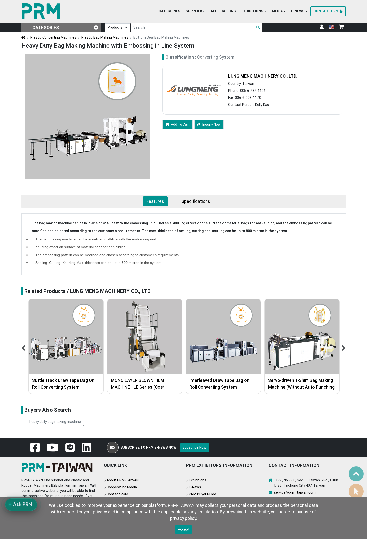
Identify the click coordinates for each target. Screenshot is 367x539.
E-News (195, 487)
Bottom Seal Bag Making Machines (161, 38)
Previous (23, 346)
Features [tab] (155, 201)
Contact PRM (117, 494)
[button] (195, 11)
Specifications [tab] (196, 201)
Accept (183, 530)
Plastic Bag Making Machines (104, 38)
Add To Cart (180, 124)
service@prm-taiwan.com (295, 492)
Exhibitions (197, 480)
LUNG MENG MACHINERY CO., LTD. (262, 76)
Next (344, 346)
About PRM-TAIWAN (123, 480)
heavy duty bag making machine (55, 422)
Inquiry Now (211, 124)
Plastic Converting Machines (53, 38)
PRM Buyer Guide (202, 494)
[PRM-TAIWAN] (42, 11)
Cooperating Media (122, 487)
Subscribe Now (194, 448)
